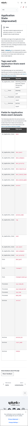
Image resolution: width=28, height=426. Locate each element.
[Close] (25, 412)
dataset (8, 50)
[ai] (23, 7)
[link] (21, 7)
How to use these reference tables (10, 126)
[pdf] (26, 7)
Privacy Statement (13, 419)
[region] (14, 418)
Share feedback (7, 374)
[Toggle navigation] (25, 393)
